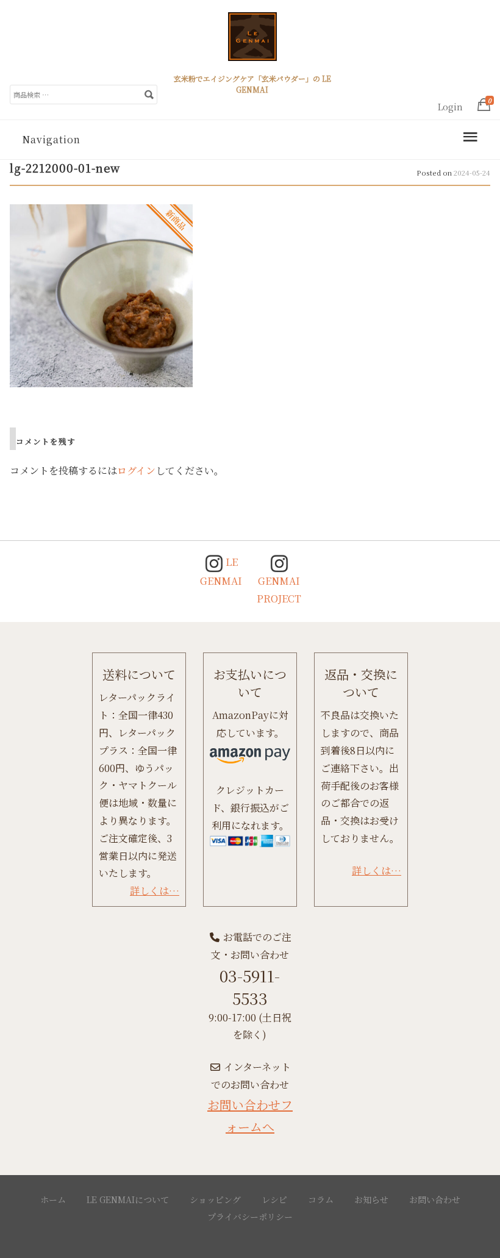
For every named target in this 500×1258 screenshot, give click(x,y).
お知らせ (371, 1199)
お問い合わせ (434, 1199)
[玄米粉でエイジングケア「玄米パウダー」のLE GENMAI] (252, 41)
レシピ (274, 1199)
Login (450, 107)
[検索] (149, 94)
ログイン (136, 470)
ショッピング (215, 1199)
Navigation (51, 139)
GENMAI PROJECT (279, 590)
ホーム (53, 1199)
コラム (321, 1199)
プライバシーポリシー (250, 1216)
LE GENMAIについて (128, 1199)
